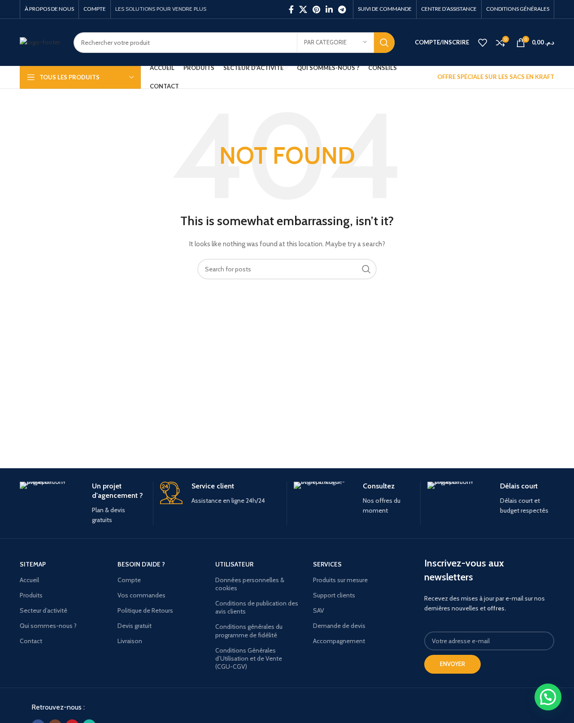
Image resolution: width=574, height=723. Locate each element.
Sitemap (33, 564)
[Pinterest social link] (316, 9)
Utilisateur (234, 564)
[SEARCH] (384, 42)
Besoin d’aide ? (141, 564)
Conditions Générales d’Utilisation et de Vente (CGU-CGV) (248, 658)
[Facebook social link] (291, 9)
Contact (31, 641)
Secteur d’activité (43, 610)
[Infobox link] (83, 503)
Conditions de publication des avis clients (256, 607)
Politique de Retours (145, 610)
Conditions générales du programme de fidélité (249, 631)
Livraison (129, 641)
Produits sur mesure (340, 580)
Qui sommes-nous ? (48, 626)
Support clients (334, 595)
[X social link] (303, 9)
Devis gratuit (134, 626)
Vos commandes (141, 595)
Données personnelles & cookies (249, 584)
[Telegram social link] (341, 9)
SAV (318, 610)
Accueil (29, 580)
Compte (129, 580)
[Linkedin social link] (329, 9)
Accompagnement (339, 641)
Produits (31, 595)
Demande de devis (339, 626)
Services (327, 564)
